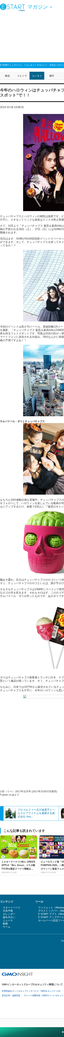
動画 (5, 923)
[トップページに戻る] (13, 7)
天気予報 (8, 910)
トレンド (22, 75)
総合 (7, 75)
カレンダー (9, 913)
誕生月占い (9, 917)
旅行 (51, 75)
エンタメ (30, 65)
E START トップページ (11, 65)
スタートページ (11, 907)
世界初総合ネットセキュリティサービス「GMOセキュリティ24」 (32, 991)
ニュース (8, 920)
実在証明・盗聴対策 (11, 995)
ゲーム (6, 926)
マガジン (41, 65)
